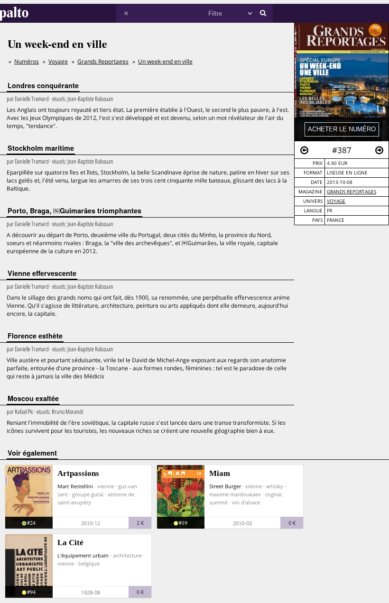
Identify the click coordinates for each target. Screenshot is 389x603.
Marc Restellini (75, 486)
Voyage (336, 201)
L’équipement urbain (83, 555)
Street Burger (225, 486)
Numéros (26, 61)
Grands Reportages (351, 192)
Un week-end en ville (165, 61)
